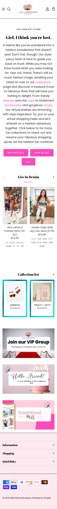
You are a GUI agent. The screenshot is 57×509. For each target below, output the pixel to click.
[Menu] (3, 9)
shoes (47, 105)
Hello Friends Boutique (20, 498)
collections (43, 82)
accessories (13, 105)
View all (28, 182)
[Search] (10, 9)
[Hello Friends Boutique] (28, 9)
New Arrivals (16, 152)
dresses (8, 100)
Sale (28, 161)
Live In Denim (28, 177)
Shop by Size (41, 152)
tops (31, 100)
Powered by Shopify (41, 498)
